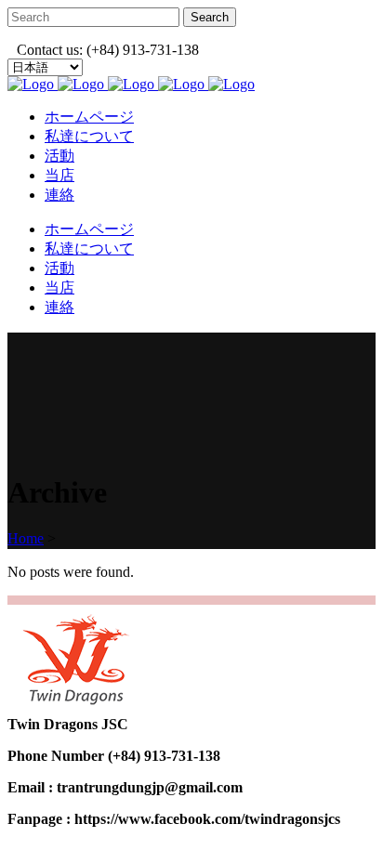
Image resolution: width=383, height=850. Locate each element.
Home (25, 538)
